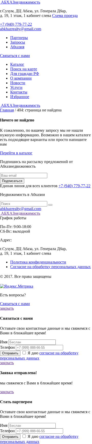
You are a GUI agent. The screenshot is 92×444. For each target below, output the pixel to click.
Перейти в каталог (16, 153)
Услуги (16, 87)
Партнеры (19, 37)
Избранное (19, 97)
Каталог (17, 64)
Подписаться (12, 181)
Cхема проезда (65, 15)
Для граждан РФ (24, 73)
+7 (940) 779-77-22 (16, 24)
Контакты (18, 92)
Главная (7, 110)
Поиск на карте (23, 69)
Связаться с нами (15, 55)
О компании (21, 78)
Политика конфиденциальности (38, 262)
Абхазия (17, 47)
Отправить (10, 353)
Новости (17, 83)
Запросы (17, 42)
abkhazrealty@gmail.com (20, 29)
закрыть (7, 308)
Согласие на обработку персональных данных (50, 266)
